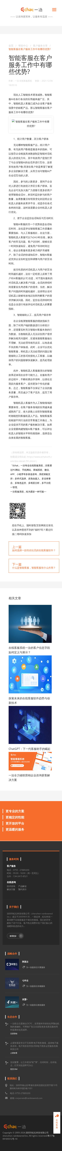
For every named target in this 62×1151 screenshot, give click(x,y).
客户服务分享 (40, 45)
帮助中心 (23, 45)
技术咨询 (11, 886)
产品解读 (22, 886)
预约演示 (22, 889)
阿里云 (25, 961)
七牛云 (25, 980)
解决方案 (11, 889)
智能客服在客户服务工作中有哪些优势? (30, 49)
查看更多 (13, 936)
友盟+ (25, 999)
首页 (11, 45)
